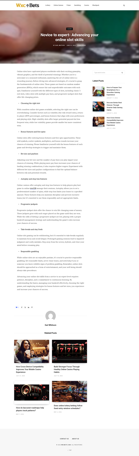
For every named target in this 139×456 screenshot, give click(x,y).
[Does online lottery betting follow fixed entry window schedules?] (69, 391)
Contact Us (64, 439)
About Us (75, 439)
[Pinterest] (7, 87)
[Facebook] (7, 77)
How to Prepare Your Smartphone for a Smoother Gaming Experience (114, 91)
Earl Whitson (60, 45)
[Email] (7, 97)
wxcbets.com (66, 445)
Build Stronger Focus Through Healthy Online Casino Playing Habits (67, 369)
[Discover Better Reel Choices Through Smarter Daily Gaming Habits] (100, 108)
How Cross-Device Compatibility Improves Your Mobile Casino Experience (30, 369)
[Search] (124, 5)
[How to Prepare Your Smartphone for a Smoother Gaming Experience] (100, 93)
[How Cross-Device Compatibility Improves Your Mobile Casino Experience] (31, 351)
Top (70, 450)
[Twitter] (7, 82)
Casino (69, 28)
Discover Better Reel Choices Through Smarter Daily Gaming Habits (114, 106)
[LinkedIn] (7, 92)
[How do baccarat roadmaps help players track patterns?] (31, 392)
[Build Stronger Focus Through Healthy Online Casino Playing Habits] (69, 351)
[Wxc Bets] (27, 5)
